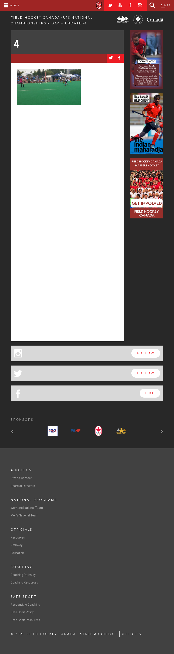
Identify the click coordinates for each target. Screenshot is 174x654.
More (14, 5)
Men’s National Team (24, 515)
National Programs (34, 500)
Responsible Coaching (25, 604)
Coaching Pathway (23, 575)
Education (17, 553)
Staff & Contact (21, 478)
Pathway (16, 545)
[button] (13, 432)
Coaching (22, 567)
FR (169, 5)
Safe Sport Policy (22, 612)
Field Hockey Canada (35, 18)
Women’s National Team (27, 507)
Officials (21, 530)
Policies (132, 634)
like (150, 393)
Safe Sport (23, 597)
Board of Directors (23, 486)
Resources (18, 537)
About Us (21, 470)
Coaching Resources (24, 582)
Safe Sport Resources (25, 620)
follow (146, 353)
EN (163, 5)
